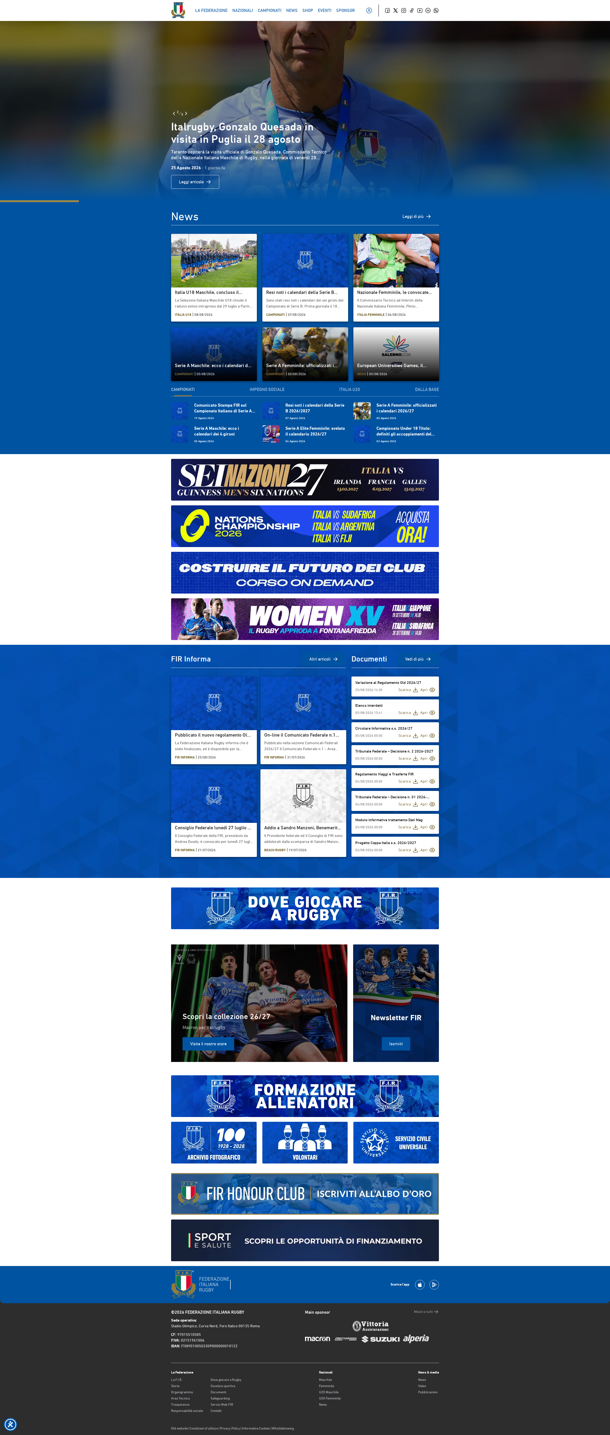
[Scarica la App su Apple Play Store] (420, 1285)
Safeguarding (220, 1398)
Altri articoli (319, 658)
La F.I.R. (176, 1380)
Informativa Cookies (256, 1428)
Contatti (216, 1411)
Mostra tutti (423, 1311)
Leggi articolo (191, 181)
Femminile (326, 1386)
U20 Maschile (329, 1392)
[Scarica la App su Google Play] (434, 1285)
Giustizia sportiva (223, 1386)
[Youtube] (420, 10)
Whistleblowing (283, 1428)
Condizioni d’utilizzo (204, 1428)
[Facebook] (387, 10)
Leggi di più (413, 216)
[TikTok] (412, 10)
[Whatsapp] (436, 10)
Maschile (325, 1380)
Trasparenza (180, 1404)
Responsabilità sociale (187, 1411)
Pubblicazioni (427, 1392)
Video (422, 1386)
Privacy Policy (230, 1428)
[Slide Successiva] (186, 113)
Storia (175, 1386)
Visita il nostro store (208, 1043)
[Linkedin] (428, 10)
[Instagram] (404, 10)
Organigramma (182, 1392)
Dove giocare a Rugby (226, 1380)
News (323, 1404)
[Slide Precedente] (174, 113)
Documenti (218, 1392)
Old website (179, 1428)
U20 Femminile (330, 1398)
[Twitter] (395, 10)
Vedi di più (414, 658)
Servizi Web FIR (222, 1404)
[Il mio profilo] (369, 10)
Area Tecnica (180, 1398)
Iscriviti (396, 1043)
